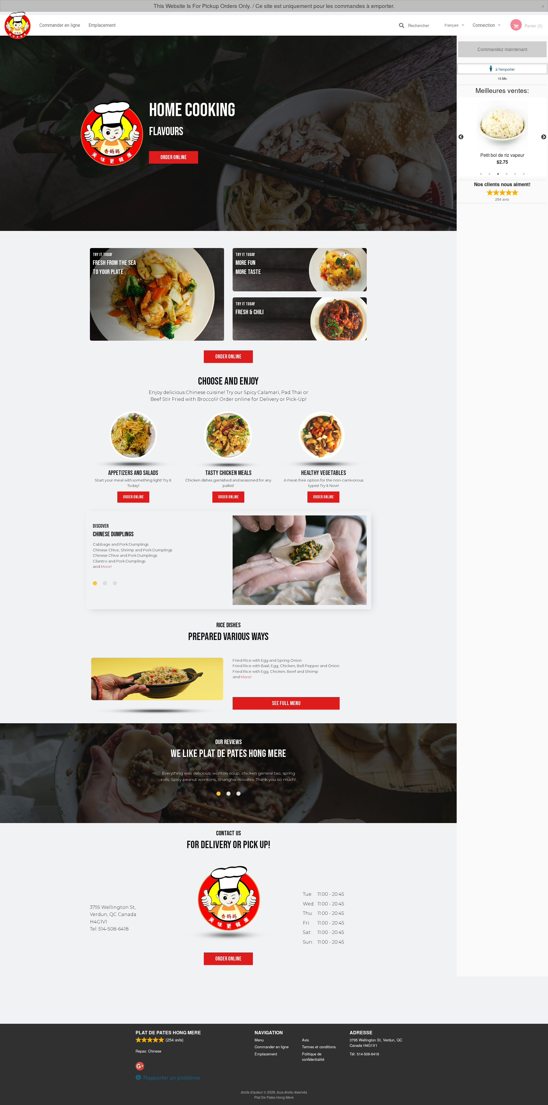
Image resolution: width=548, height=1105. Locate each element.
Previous (461, 137)
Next (544, 137)
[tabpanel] (502, 137)
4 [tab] (506, 174)
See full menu (286, 703)
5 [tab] (515, 174)
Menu (259, 1040)
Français (452, 25)
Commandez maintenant (502, 49)
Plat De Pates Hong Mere (168, 1032)
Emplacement (102, 25)
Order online (173, 157)
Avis (305, 1040)
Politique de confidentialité (313, 1056)
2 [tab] (489, 174)
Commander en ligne (59, 25)
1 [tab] (481, 174)
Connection (484, 25)
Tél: (364, 1054)
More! (106, 566)
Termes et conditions (319, 1046)
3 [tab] (498, 174)
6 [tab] (524, 174)
